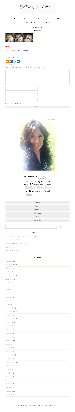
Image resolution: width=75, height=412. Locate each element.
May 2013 (8, 376)
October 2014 (9, 315)
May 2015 (8, 290)
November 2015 (10, 268)
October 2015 (9, 272)
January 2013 (9, 391)
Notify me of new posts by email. (16, 103)
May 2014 (8, 333)
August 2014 (9, 322)
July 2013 (8, 369)
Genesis (54, 405)
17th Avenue (29, 405)
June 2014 (8, 330)
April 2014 (8, 337)
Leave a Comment (23, 50)
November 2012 (10, 394)
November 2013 (10, 355)
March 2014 (8, 340)
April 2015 (8, 293)
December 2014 (10, 308)
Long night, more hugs (11, 251)
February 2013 (9, 387)
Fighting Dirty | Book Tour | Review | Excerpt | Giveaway (21, 236)
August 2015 (9, 279)
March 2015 (8, 297)
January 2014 (9, 348)
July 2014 (8, 326)
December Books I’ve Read (13, 240)
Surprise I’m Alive (10, 247)
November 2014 (10, 311)
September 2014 (10, 319)
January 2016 (9, 261)
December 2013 (10, 351)
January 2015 (9, 304)
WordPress (46, 405)
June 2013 (8, 373)
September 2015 (10, 275)
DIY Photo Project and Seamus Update (16, 243)
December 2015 (10, 264)
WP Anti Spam (40, 114)
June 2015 (8, 286)
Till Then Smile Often (37, 7)
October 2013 (9, 358)
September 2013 (10, 362)
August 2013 (9, 366)
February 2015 (9, 301)
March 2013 (8, 384)
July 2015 (8, 283)
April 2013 (8, 380)
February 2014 (9, 344)
